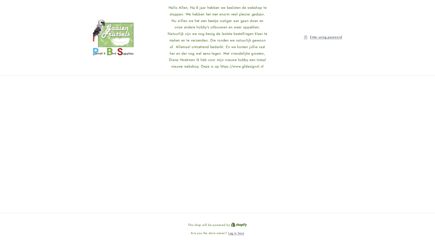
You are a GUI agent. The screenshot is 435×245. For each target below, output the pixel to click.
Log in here (236, 233)
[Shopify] (239, 225)
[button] (323, 37)
